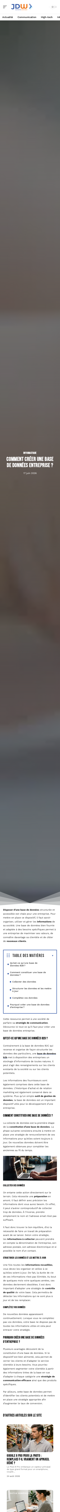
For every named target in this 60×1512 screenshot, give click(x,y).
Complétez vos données (24, 998)
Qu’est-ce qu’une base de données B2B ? (23, 964)
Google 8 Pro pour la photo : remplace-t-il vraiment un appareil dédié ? (28, 1459)
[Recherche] (46, 7)
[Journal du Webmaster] (22, 7)
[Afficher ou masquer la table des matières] (49, 956)
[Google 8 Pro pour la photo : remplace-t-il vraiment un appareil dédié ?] (30, 1438)
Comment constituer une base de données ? (28, 973)
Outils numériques (21, 1493)
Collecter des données (24, 981)
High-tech (15, 1428)
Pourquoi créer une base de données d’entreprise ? (29, 1005)
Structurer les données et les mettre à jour (31, 989)
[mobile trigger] (5, 7)
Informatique (30, 453)
